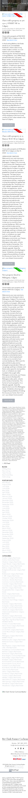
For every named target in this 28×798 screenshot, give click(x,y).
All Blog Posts (6, 469)
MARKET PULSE (21, 439)
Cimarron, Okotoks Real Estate (9, 416)
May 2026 (5, 490)
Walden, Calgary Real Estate (8, 456)
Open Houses (6, 473)
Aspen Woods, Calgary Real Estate (13, 564)
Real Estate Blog (7, 475)
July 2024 (5, 522)
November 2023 (7, 534)
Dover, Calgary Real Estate (10, 594)
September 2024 (7, 520)
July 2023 (5, 542)
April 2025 (5, 512)
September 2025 (7, 504)
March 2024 (6, 528)
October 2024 (7, 518)
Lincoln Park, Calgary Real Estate (12, 630)
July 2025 (5, 506)
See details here (12, 40)
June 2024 (5, 524)
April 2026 (5, 492)
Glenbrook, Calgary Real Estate (9, 428)
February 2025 (7, 516)
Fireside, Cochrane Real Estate (15, 427)
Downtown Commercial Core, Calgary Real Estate (13, 423)
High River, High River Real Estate (13, 620)
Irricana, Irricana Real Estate (11, 624)
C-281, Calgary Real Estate (10, 576)
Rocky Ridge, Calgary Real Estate (12, 657)
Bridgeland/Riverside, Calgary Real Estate (11, 412)
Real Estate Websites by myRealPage (13, 767)
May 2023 (5, 546)
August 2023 (6, 540)
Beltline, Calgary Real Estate (14, 30)
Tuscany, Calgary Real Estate (18, 455)
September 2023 (7, 538)
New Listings (6, 471)
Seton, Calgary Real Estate (12, 453)
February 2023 (7, 552)
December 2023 (7, 532)
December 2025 (7, 500)
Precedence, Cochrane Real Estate (10, 444)
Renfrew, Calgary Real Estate (11, 651)
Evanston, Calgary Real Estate (12, 604)
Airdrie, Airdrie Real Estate (10, 560)
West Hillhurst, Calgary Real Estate (13, 679)
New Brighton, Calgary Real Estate (13, 646)
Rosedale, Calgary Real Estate (12, 659)
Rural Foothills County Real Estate (13, 449)
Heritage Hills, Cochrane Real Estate (14, 618)
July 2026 (5, 486)
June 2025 (5, 508)
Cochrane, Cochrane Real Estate (12, 582)
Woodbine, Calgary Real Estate (13, 459)
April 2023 (5, 548)
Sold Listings (6, 477)
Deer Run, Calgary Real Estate (11, 588)
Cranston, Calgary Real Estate (12, 584)
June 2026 (5, 488)
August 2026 (6, 484)
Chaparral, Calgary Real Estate (15, 415)
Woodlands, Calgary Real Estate (9, 460)
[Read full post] (14, 16)
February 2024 (7, 530)
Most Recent (6, 482)
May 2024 (5, 526)
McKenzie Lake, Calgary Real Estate (10, 440)
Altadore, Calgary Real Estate (18, 408)
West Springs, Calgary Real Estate (13, 681)
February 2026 (7, 496)
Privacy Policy (18, 766)
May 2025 (5, 510)
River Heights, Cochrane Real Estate (14, 447)
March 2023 (6, 550)
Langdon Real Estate (7, 436)
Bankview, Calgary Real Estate (12, 566)
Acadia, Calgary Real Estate (14, 407)
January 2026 (7, 498)
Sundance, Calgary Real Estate (12, 673)
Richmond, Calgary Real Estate (12, 653)
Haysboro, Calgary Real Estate (9, 431)
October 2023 (7, 536)
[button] (15, 748)
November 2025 (7, 502)
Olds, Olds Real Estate (17, 443)
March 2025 (6, 514)
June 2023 (5, 544)
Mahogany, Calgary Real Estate (15, 143)
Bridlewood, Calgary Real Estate (12, 574)
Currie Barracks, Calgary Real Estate (14, 419)
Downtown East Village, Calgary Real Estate (12, 424)
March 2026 (6, 494)
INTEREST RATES (9, 433)
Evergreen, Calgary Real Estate (12, 606)
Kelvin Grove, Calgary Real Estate (13, 435)
